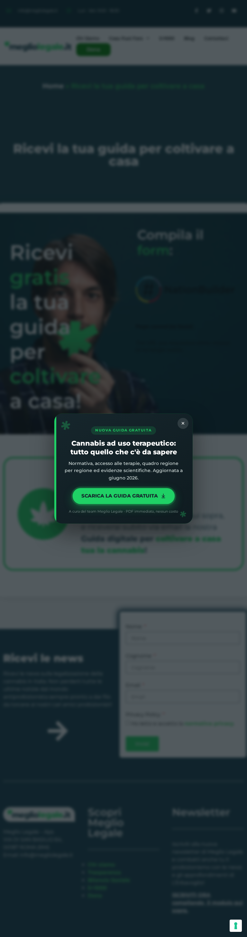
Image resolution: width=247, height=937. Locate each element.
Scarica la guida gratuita (119, 495)
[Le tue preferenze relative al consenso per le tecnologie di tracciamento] (236, 926)
